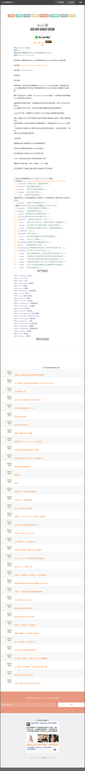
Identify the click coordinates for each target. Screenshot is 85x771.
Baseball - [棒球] (25, 298)
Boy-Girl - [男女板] (26, 311)
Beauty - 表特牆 (25, 336)
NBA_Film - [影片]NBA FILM (29, 316)
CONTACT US (52, 758)
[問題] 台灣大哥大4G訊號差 (23, 675)
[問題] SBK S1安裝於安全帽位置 (25, 491)
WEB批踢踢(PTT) (7, 2)
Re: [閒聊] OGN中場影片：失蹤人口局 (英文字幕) (30, 667)
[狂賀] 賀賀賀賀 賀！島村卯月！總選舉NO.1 (29, 458)
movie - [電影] (23, 288)
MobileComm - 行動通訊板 (29, 303)
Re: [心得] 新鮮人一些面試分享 (24, 642)
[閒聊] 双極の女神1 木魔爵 (23, 433)
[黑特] (16, 483)
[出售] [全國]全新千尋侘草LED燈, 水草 (27, 683)
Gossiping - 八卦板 (25, 276)
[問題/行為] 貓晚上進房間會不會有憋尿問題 (29, 375)
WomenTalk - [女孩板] (26, 283)
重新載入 (51, 29)
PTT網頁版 (60, 2)
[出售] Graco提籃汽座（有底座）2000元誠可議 (30, 575)
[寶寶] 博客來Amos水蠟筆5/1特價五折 (27, 633)
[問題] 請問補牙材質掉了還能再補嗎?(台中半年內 (31, 583)
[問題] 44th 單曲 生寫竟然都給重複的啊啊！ (29, 592)
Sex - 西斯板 (24, 333)
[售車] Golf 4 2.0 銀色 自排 (23, 567)
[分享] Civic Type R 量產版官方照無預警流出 (29, 558)
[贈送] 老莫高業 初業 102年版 (24, 617)
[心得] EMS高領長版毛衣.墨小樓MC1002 (28, 400)
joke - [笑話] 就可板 (25, 296)
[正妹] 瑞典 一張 (19, 391)
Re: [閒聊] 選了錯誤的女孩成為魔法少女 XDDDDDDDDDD (34, 383)
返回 (42, 45)
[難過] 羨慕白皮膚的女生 (22, 467)
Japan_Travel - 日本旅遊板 (28, 323)
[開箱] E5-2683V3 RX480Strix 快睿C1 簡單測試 (30, 517)
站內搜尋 (71, 2)
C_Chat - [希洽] (24, 293)
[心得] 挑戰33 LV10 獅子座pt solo (25, 542)
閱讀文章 (17, 475)
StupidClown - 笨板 (26, 321)
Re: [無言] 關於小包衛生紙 (23, 508)
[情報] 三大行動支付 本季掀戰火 (25, 625)
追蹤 (32, 29)
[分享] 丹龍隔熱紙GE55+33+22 (24, 408)
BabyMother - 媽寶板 (27, 326)
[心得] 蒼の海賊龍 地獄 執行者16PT (26, 525)
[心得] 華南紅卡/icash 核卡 (23, 600)
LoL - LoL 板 (23, 278)
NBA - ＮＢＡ (23, 281)
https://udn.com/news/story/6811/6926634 (34, 65)
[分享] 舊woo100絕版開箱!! (23, 500)
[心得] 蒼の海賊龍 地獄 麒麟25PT (25, 650)
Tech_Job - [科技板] (26, 301)
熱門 (80, 2)
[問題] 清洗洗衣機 (20, 417)
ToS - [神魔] (23, 286)
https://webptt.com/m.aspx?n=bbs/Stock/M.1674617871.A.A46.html (44, 181)
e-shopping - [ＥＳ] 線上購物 (29, 313)
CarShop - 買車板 (25, 331)
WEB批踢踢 (43, 758)
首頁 (34, 43)
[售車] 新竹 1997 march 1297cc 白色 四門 (28, 441)
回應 (37, 29)
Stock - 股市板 (24, 308)
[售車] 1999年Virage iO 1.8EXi (24, 533)
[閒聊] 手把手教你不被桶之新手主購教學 (28, 550)
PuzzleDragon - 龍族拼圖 (27, 291)
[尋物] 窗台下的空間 (21, 425)
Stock (41, 43)
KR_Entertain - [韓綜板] (27, 318)
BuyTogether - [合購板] (27, 306)
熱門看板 (43, 29)
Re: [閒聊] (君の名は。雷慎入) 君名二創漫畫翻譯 (30, 658)
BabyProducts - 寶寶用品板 (29, 328)
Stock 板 (42, 25)
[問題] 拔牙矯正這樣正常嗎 (23, 608)
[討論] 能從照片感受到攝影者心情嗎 (26, 450)
